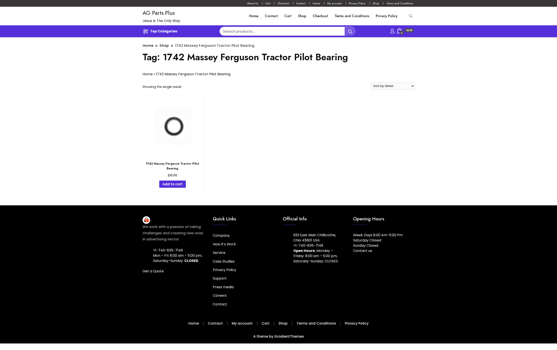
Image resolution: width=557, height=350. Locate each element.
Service (219, 252)
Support (220, 278)
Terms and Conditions (399, 3)
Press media (223, 287)
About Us (252, 3)
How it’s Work (224, 244)
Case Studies (224, 261)
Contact (300, 3)
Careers (220, 295)
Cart (267, 3)
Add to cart (173, 184)
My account (334, 3)
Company (221, 235)
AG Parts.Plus (159, 13)
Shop (376, 3)
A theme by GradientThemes (278, 336)
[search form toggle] (410, 16)
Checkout (283, 3)
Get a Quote (153, 271)
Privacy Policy (357, 3)
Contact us (362, 250)
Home (316, 3)
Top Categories (163, 31)
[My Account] (392, 30)
